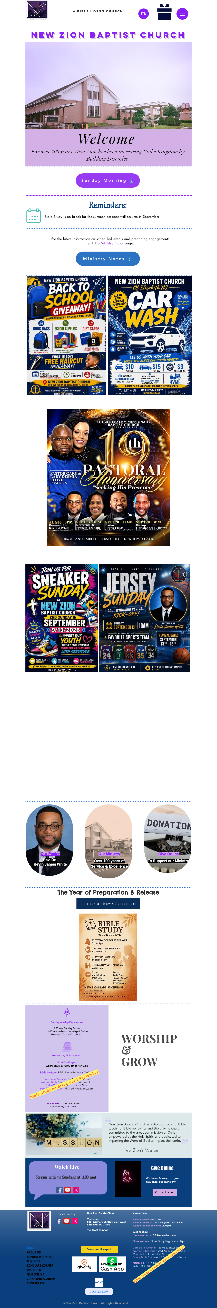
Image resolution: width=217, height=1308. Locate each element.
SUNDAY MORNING (40, 1257)
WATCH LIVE (35, 1270)
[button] (182, 14)
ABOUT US (34, 1252)
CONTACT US (35, 1283)
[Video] (143, 13)
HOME (31, 1248)
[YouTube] (67, 1190)
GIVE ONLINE (35, 1274)
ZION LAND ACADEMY (41, 1279)
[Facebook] (59, 1190)
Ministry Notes (112, 243)
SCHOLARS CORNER (40, 1265)
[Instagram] (76, 1190)
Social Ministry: (67, 1214)
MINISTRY (33, 1261)
